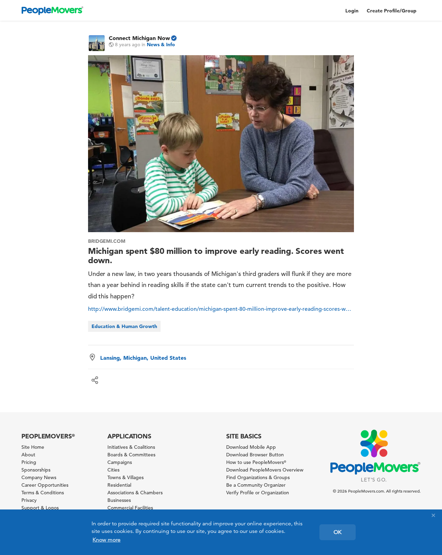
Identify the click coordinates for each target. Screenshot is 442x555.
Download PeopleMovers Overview (265, 470)
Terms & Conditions (42, 492)
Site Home (32, 447)
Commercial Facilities (130, 508)
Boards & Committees (131, 455)
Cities (113, 470)
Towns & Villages (125, 477)
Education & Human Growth (124, 326)
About (28, 455)
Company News (38, 477)
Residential (119, 485)
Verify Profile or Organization (257, 492)
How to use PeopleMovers (256, 462)
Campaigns (119, 462)
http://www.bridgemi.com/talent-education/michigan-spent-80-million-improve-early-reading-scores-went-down (221, 309)
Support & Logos (40, 508)
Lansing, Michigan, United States (143, 357)
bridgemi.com (107, 241)
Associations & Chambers (135, 492)
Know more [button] (107, 539)
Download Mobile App (251, 447)
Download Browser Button (255, 455)
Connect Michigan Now (139, 37)
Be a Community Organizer (256, 485)
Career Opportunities (44, 485)
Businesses (119, 500)
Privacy (29, 500)
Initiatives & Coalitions (131, 447)
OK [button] (338, 532)
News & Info (161, 44)
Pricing (28, 462)
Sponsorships (35, 470)
